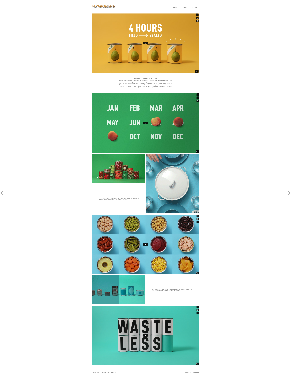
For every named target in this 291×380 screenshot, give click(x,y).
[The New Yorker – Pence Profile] (3, 193)
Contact (195, 7)
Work (175, 7)
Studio (184, 7)
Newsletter (188, 372)
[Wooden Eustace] (288, 193)
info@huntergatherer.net (109, 372)
